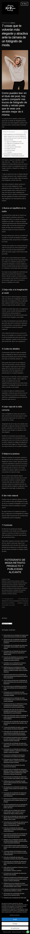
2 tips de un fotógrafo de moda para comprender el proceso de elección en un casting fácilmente (15, 829)
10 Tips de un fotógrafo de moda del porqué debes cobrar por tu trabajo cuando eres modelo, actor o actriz (16, 818)
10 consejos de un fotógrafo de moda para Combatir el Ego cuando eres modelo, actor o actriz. (15, 788)
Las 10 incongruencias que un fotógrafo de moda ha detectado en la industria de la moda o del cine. (15, 806)
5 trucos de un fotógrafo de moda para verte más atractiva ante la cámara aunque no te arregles (16, 800)
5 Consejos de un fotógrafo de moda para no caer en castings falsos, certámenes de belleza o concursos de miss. (16, 823)
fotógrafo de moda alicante (14, 588)
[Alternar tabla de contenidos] (24, 132)
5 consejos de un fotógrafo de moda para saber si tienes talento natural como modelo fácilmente (16, 745)
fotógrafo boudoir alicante (19, 582)
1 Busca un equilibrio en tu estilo (14, 141)
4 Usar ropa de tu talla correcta (13, 146)
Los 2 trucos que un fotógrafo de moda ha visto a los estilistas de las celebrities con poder (15, 688)
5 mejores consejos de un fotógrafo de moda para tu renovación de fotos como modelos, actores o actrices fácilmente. (16, 879)
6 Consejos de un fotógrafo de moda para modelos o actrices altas (21, 602)
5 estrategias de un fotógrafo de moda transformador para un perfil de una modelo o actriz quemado (15, 699)
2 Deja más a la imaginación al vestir (15, 143)
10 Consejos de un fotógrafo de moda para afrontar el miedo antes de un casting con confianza (15, 641)
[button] (27, 900)
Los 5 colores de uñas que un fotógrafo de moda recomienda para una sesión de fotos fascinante (15, 682)
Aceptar (15, 919)
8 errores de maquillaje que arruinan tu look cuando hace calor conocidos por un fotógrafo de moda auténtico (15, 658)
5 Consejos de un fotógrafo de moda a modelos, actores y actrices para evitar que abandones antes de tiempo (15, 761)
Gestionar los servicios (15, 915)
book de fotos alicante (13, 581)
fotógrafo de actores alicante (10, 584)
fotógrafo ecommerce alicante (15, 591)
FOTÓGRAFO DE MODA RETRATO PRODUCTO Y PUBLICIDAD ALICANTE (14, 154)
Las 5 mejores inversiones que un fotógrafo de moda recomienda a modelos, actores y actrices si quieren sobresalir (16, 739)
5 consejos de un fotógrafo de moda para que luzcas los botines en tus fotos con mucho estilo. (8, 603)
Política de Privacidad (16, 931)
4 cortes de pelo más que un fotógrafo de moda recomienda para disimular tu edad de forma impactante (16, 676)
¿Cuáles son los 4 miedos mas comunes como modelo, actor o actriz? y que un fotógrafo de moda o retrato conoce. (15, 812)
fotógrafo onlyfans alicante (9, 593)
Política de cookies (7, 931)
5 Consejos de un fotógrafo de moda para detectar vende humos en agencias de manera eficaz (15, 652)
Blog (9, 579)
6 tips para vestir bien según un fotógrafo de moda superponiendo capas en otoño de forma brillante (16, 717)
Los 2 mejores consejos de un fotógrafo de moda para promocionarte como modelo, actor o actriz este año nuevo (15, 835)
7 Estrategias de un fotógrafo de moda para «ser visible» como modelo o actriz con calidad (15, 647)
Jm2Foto (12, 22)
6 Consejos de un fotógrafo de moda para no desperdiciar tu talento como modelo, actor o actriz (16, 723)
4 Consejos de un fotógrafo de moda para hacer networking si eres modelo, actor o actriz (15, 863)
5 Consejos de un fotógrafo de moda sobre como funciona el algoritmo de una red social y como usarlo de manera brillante (15, 733)
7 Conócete (9, 152)
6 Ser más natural (10, 150)
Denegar (15, 923)
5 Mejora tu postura (10, 148)
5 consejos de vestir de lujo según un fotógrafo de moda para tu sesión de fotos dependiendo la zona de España (15, 711)
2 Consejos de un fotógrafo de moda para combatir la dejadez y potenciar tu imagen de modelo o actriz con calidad (16, 750)
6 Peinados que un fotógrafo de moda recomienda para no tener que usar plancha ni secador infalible (15, 693)
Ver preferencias (15, 928)
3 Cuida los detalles (11, 145)
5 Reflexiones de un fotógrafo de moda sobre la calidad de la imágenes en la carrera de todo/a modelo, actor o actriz (16, 885)
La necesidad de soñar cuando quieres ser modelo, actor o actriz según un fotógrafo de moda (16, 847)
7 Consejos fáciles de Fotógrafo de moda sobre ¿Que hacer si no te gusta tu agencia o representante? (15, 853)
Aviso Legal (24, 931)
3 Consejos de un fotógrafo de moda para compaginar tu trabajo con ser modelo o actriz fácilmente (15, 794)
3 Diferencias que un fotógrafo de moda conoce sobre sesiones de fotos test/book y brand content (16, 782)
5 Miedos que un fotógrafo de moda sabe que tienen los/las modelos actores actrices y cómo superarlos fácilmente (15, 841)
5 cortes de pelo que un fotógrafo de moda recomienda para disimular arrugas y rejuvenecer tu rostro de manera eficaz (15, 705)
